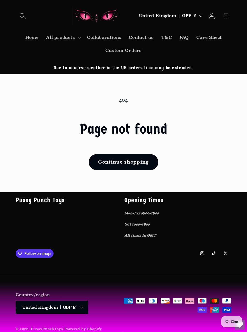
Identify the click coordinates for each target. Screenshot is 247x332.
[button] (22, 16)
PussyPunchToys (47, 328)
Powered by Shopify (83, 328)
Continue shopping (123, 162)
